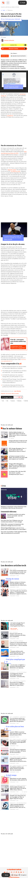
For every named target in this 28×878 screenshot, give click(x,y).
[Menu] (8, 3)
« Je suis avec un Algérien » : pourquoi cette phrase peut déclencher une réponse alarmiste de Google (18, 666)
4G (7, 400)
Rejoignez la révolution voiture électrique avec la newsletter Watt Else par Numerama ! (13, 507)
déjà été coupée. (12, 169)
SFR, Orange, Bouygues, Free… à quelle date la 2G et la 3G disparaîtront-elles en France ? (17, 450)
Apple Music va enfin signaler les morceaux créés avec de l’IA (18, 779)
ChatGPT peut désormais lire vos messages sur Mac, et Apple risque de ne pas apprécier (18, 797)
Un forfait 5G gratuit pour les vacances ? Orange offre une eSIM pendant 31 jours (12, 375)
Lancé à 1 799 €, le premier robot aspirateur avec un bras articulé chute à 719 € (18, 733)
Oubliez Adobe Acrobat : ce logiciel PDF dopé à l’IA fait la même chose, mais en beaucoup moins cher (18, 434)
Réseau (19, 400)
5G (20, 363)
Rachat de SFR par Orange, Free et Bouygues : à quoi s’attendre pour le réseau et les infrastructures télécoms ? (14, 380)
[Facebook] (14, 872)
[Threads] (23, 872)
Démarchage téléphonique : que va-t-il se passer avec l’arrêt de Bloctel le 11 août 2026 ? (13, 528)
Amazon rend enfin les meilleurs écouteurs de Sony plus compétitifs (17, 635)
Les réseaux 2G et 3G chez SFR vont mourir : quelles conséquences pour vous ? (17, 473)
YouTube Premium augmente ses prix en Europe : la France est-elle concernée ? (18, 751)
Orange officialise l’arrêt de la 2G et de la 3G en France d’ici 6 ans (18, 441)
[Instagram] (12, 872)
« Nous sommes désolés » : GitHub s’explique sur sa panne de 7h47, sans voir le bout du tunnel (17, 806)
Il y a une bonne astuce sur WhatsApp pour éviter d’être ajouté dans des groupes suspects (17, 720)
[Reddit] (16, 872)
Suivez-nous (5, 56)
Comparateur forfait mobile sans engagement (18, 347)
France (13, 400)
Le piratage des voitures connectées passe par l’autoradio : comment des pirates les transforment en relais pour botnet (17, 675)
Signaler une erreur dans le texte (10, 393)
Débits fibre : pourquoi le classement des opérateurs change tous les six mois (12, 524)
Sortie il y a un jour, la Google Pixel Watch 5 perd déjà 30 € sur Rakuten (18, 742)
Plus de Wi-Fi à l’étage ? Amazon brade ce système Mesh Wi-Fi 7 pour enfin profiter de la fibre (17, 684)
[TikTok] (7, 872)
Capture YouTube (8, 239)
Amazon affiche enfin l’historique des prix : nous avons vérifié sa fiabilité (17, 653)
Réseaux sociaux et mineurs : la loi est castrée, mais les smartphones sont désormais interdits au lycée (18, 583)
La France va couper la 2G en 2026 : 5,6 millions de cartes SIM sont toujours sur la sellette (18, 457)
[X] (9, 872)
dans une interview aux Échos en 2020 (14, 152)
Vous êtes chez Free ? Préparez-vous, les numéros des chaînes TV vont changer (12, 521)
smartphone (10, 115)
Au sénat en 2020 (15, 171)
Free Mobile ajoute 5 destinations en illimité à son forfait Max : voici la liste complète (14, 371)
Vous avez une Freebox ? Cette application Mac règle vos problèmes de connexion (14, 532)
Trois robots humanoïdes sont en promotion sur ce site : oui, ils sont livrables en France (18, 572)
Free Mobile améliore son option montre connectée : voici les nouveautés (16, 516)
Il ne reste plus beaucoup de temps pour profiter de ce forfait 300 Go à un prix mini (13, 386)
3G (3, 400)
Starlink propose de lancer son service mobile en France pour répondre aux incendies (14, 367)
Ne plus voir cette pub (7, 425)
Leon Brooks (17, 391)
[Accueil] (3, 3)
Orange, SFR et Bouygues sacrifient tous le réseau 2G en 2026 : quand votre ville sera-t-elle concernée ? (17, 466)
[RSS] (19, 872)
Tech (4, 10)
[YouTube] (5, 872)
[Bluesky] (21, 872)
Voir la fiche (13, 628)
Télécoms (9, 10)
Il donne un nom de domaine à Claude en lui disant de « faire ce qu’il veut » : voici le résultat (18, 644)
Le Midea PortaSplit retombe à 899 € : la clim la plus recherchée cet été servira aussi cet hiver (18, 760)
